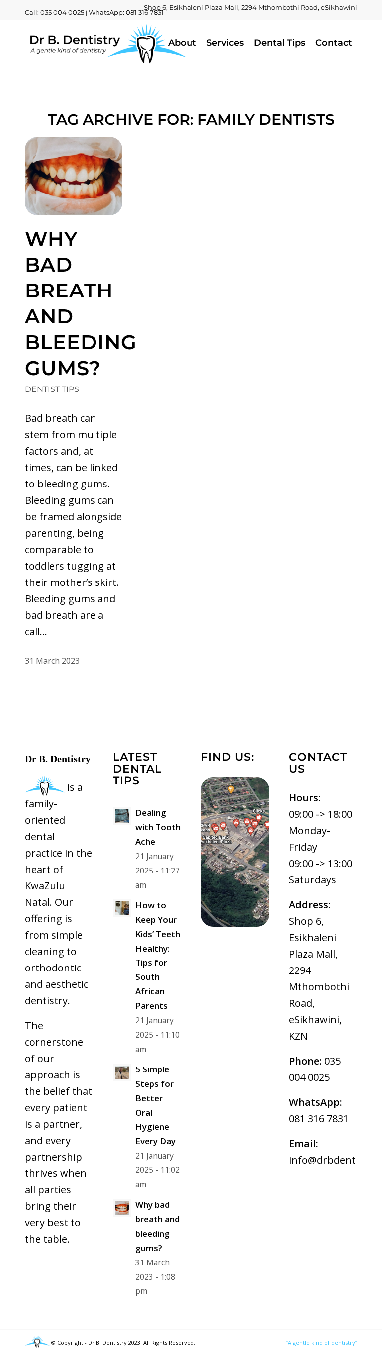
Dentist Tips (52, 389)
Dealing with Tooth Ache (158, 827)
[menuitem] (248, 7)
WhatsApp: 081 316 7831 (126, 12)
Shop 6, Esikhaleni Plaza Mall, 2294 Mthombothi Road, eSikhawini (250, 7)
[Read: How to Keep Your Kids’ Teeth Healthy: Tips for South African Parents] (122, 908)
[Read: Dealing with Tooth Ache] (122, 816)
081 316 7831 (319, 1118)
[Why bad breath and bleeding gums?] (73, 176)
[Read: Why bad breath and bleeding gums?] (122, 1208)
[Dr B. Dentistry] (107, 42)
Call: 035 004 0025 (54, 12)
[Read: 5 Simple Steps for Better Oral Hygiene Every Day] (122, 1072)
